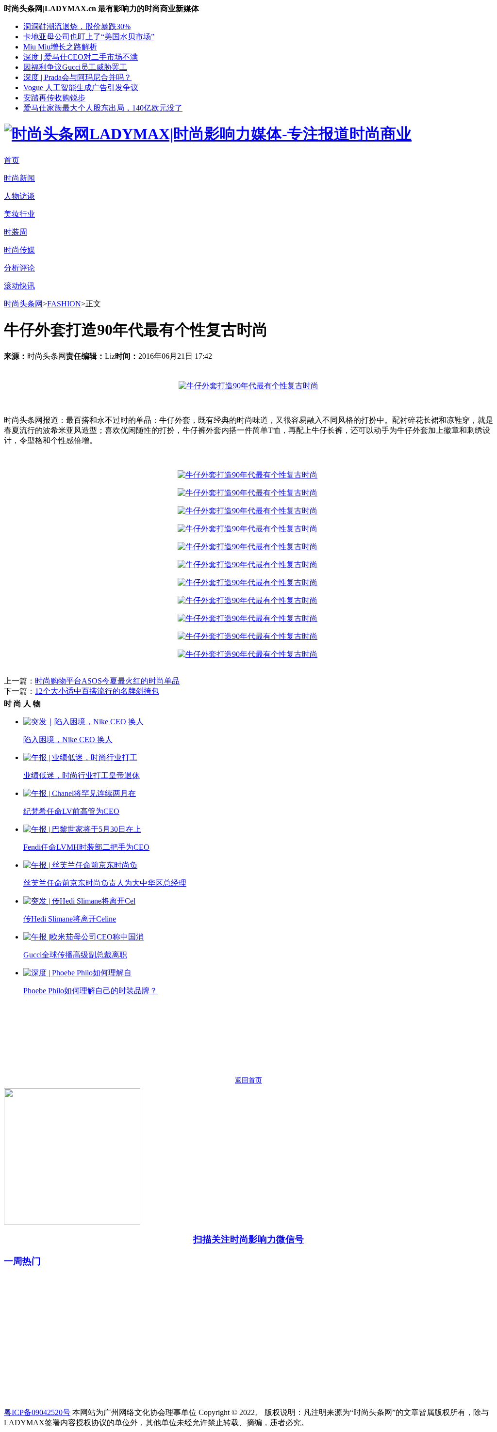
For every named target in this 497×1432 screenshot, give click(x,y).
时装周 (15, 232)
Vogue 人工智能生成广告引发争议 (80, 87)
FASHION (64, 304)
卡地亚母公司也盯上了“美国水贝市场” (88, 36)
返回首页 (248, 1080)
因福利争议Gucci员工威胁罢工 (75, 67)
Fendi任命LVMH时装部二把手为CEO (86, 847)
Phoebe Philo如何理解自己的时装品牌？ (90, 990)
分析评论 (19, 268)
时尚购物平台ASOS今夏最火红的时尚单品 (107, 681)
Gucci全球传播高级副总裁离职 (75, 955)
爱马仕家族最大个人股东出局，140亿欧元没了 (102, 108)
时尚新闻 (19, 178)
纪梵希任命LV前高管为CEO (71, 811)
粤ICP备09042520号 (37, 1412)
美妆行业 (19, 214)
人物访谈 (19, 196)
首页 (11, 160)
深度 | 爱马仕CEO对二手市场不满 (80, 57)
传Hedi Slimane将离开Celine (69, 919)
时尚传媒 (19, 250)
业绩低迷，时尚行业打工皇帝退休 (81, 775)
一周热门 (22, 1261)
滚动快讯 (19, 286)
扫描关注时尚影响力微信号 (248, 1239)
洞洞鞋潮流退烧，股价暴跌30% (77, 26)
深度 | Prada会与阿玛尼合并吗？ (77, 77)
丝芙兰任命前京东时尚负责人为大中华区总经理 (104, 883)
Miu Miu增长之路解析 (60, 47)
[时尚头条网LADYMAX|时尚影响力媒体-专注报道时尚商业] (208, 134)
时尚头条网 (23, 304)
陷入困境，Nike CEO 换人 (68, 739)
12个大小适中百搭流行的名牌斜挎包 (97, 691)
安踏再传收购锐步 (54, 98)
